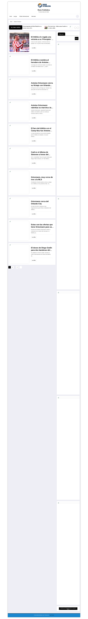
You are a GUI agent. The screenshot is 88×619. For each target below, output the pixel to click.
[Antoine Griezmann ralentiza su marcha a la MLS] (19, 111)
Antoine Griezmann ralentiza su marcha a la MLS (41, 106)
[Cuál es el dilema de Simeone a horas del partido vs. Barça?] (19, 157)
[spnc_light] (77, 16)
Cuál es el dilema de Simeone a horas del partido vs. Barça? (39, 153)
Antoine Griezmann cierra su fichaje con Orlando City (42, 84)
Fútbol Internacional (24, 16)
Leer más (34, 47)
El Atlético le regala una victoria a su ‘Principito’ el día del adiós (42, 38)
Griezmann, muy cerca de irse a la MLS (42, 178)
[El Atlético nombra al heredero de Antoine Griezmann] (19, 65)
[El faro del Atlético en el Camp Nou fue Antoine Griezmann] (19, 134)
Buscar (61, 34)
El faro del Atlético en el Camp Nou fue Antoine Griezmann (41, 129)
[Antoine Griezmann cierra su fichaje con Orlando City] (19, 88)
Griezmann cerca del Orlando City (40, 202)
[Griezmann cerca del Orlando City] (19, 207)
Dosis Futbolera (44, 10)
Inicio (10, 16)
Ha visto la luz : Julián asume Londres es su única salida (38, 27)
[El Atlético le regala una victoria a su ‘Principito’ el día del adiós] (19, 42)
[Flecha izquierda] (75, 28)
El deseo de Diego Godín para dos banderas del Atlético (41, 249)
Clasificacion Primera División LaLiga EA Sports (68, 609)
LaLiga (15, 16)
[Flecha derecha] (78, 28)
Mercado (33, 16)
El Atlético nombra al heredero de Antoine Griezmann (40, 61)
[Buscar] (73, 16)
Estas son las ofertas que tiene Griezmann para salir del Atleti (42, 226)
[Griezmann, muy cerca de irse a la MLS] (19, 182)
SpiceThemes (52, 615)
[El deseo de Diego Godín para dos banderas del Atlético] (19, 253)
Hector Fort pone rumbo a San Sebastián (63, 27)
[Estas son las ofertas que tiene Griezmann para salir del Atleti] (19, 230)
